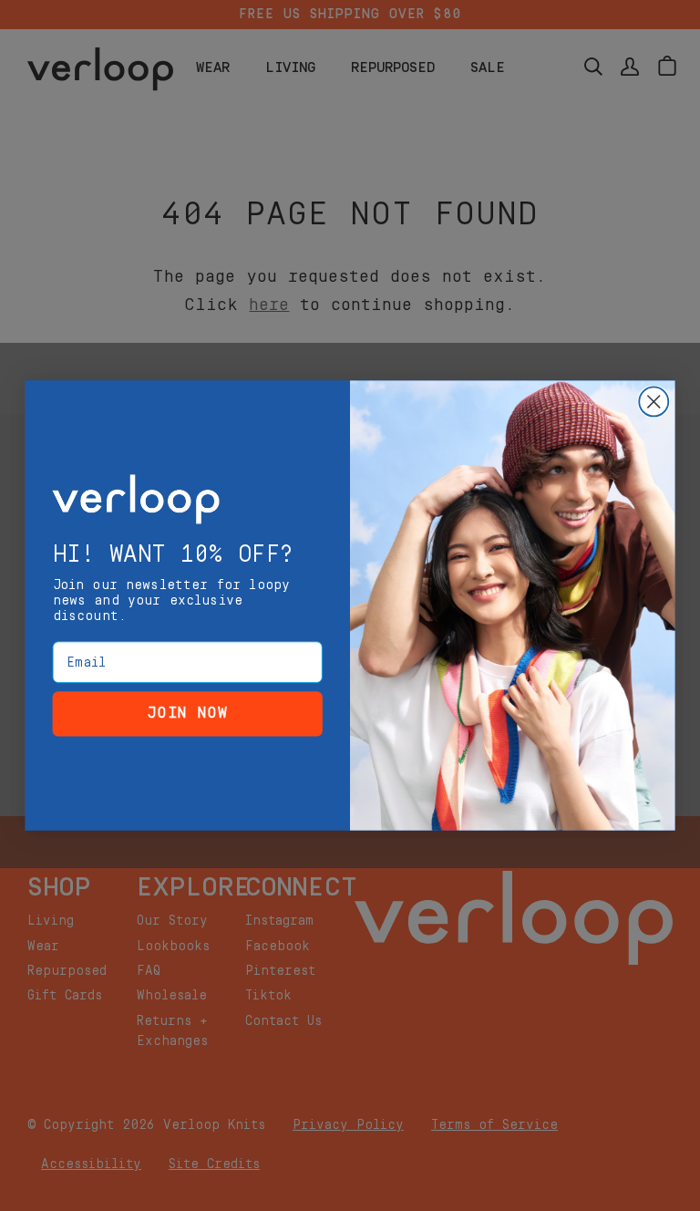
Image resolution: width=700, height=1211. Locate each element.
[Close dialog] (653, 401)
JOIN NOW (188, 713)
